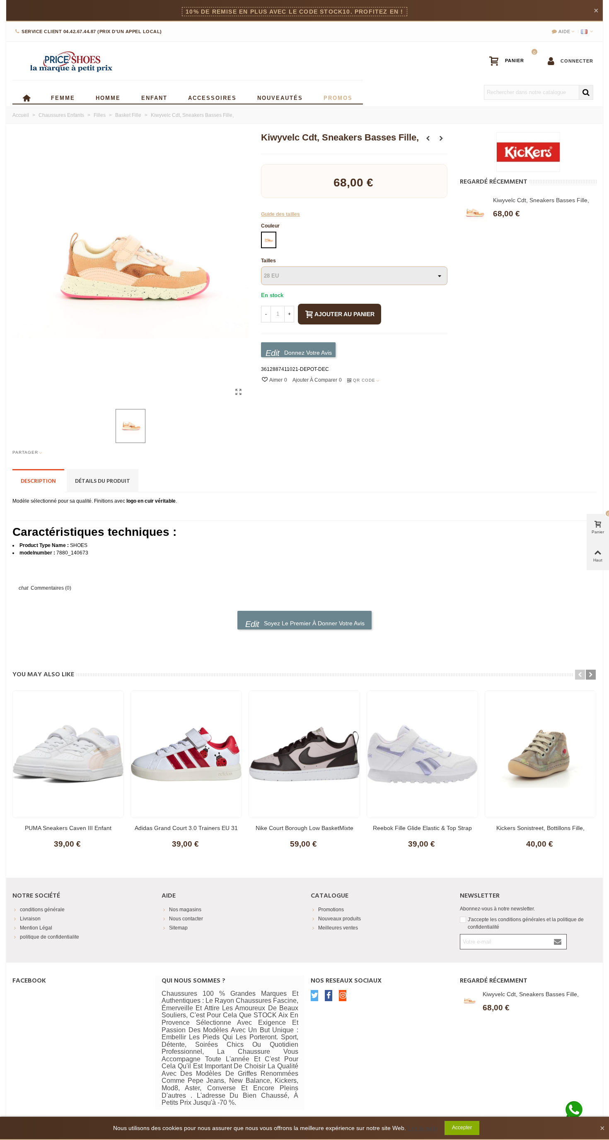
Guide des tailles (280, 214)
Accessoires (212, 97)
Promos (338, 97)
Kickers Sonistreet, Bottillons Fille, (540, 828)
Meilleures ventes (338, 928)
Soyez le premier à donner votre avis (313, 623)
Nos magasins (185, 909)
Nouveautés (280, 97)
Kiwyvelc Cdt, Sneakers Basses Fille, (541, 200)
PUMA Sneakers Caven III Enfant (68, 828)
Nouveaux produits (339, 919)
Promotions (331, 909)
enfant (154, 97)
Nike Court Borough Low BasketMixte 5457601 (304, 832)
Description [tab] (38, 481)
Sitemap (178, 928)
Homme (108, 97)
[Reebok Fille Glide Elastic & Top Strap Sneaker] (422, 754)
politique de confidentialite (49, 937)
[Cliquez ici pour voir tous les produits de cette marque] (528, 152)
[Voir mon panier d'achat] (510, 61)
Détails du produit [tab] (102, 481)
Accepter (462, 1127)
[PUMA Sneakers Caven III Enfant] (68, 754)
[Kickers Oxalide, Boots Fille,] (441, 138)
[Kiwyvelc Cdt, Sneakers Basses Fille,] (238, 392)
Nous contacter (186, 919)
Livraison (30, 919)
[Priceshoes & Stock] (70, 61)
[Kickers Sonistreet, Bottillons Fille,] (428, 138)
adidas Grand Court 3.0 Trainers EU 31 (186, 828)
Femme (63, 97)
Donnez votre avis (307, 352)
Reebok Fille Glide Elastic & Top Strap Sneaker (422, 832)
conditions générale (42, 909)
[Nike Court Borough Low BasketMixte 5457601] (304, 754)
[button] (580, 675)
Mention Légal (36, 928)
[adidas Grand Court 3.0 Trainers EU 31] (186, 754)
